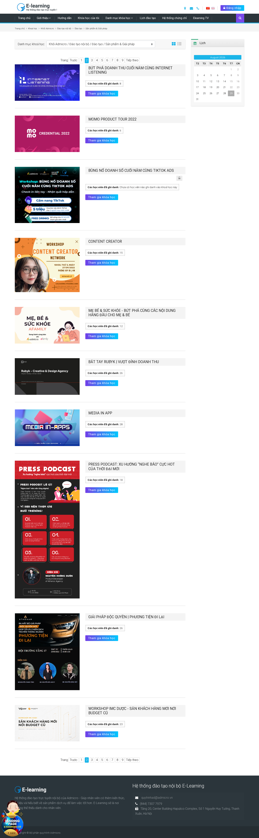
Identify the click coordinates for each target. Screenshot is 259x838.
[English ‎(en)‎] (213, 8)
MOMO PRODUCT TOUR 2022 (112, 119)
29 (231, 93)
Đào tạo (78, 28)
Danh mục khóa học (118, 18)
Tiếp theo (132, 60)
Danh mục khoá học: (31, 44)
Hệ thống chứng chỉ (174, 18)
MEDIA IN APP (100, 413)
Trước (73, 60)
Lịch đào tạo (148, 18)
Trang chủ (24, 18)
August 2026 (217, 57)
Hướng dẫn (64, 18)
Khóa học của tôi (88, 18)
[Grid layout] (174, 44)
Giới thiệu (42, 18)
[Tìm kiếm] (240, 18)
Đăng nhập (233, 8)
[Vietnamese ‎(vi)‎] (208, 8)
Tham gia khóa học (101, 93)
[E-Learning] (38, 6)
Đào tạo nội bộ (64, 28)
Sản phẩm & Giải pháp (96, 28)
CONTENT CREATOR (105, 241)
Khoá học (32, 28)
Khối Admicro (47, 28)
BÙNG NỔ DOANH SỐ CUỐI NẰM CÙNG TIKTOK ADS (131, 170)
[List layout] (179, 44)
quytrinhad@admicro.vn (157, 797)
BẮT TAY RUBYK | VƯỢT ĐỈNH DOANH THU (123, 362)
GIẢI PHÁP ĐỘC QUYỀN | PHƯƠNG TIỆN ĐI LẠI (126, 617)
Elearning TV (201, 18)
